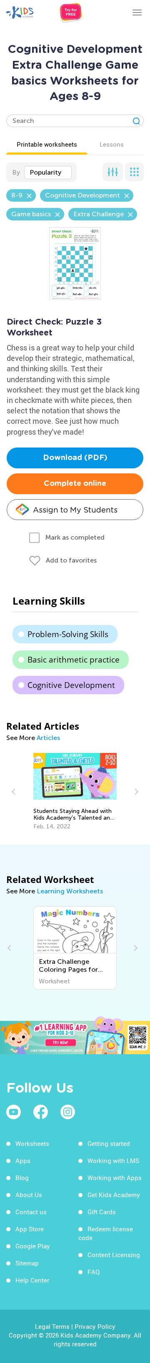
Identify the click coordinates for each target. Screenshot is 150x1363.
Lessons (112, 144)
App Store (29, 1229)
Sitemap (27, 1263)
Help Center (32, 1280)
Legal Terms (52, 1326)
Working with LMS (113, 1160)
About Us (28, 1194)
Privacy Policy (95, 1326)
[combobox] (48, 172)
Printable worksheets (47, 144)
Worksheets (32, 1143)
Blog (22, 1177)
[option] (75, 791)
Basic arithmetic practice (74, 659)
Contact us (31, 1212)
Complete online (75, 484)
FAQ (94, 1272)
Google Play (32, 1246)
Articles (48, 738)
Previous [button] (14, 792)
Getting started (109, 1143)
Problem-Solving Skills (68, 634)
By (16, 172)
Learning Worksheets (70, 891)
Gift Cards (102, 1212)
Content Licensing (114, 1254)
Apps (22, 1160)
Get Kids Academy (114, 1194)
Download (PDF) (75, 458)
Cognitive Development (71, 685)
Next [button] (135, 792)
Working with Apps (115, 1177)
